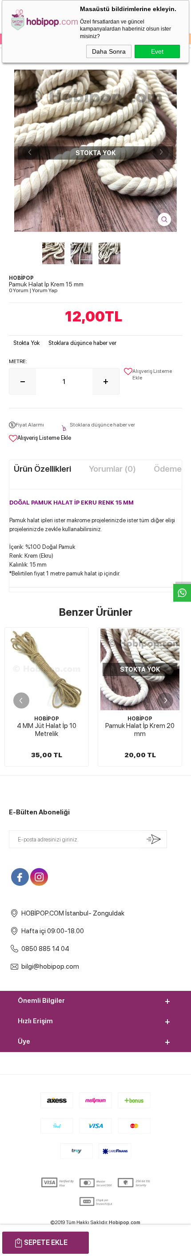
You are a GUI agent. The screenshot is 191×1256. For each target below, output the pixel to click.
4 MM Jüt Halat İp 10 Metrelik (46, 730)
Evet (157, 51)
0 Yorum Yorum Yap (33, 290)
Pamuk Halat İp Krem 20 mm (140, 730)
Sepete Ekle (46, 1242)
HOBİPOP (46, 719)
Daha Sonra (109, 51)
